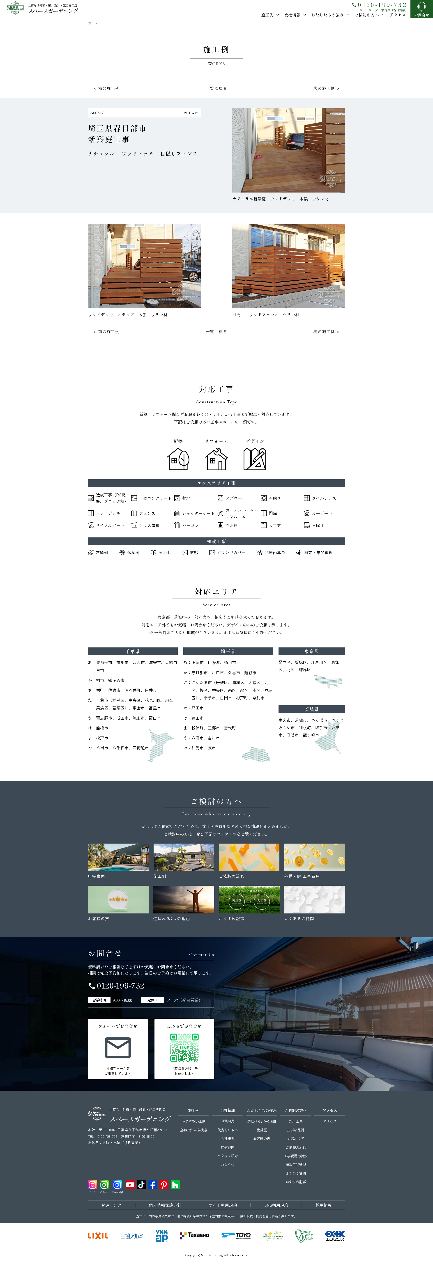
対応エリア (295, 1138)
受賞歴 (261, 1130)
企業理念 (227, 1121)
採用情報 (324, 1205)
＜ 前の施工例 (106, 88)
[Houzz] (175, 1184)
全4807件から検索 (193, 1130)
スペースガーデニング (53, 11)
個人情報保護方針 (165, 1205)
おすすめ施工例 (193, 1121)
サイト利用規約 (223, 1205)
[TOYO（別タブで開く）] (236, 1236)
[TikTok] (141, 1184)
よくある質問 (296, 1173)
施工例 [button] (267, 15)
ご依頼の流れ (296, 1147)
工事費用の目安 (295, 1155)
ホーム (93, 23)
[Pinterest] (163, 1184)
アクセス (398, 15)
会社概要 (227, 1138)
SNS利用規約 (276, 1205)
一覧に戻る (216, 88)
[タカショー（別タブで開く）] (194, 1236)
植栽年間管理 (296, 1164)
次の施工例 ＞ (327, 88)
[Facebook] (152, 1184)
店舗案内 (227, 1147)
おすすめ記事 (296, 1181)
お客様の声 (261, 1138)
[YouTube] (130, 1184)
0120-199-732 (379, 4)
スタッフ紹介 (227, 1155)
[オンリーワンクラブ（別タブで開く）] (304, 1236)
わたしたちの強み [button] (327, 15)
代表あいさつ (227, 1130)
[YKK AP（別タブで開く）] (161, 1236)
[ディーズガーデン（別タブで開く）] (273, 1236)
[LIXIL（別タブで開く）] (98, 1236)
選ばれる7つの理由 (261, 1121)
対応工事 (295, 1121)
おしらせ (227, 1164)
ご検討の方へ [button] (367, 15)
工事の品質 (295, 1130)
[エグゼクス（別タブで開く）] (335, 1236)
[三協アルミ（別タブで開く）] (132, 1236)
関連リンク (111, 1205)
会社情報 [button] (292, 15)
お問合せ (422, 15)
